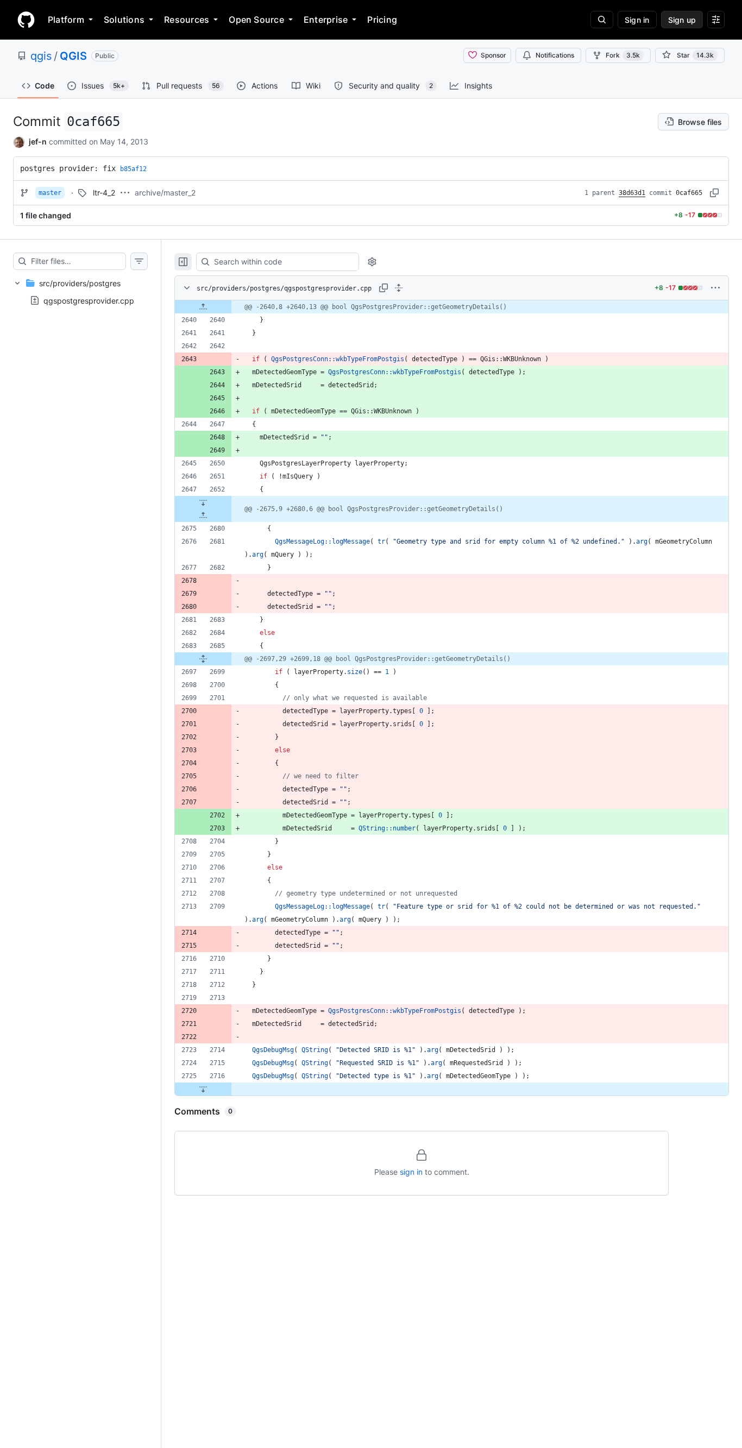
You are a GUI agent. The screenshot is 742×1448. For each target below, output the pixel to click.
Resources (186, 19)
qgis (41, 55)
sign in (411, 1171)
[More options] (715, 288)
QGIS (73, 55)
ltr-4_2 (104, 192)
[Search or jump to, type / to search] (601, 19)
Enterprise (326, 19)
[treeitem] (80, 291)
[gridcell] (451, 306)
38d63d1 (632, 193)
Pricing (382, 19)
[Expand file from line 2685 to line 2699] (203, 658)
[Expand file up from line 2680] (203, 515)
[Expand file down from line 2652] (203, 502)
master (50, 193)
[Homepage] (26, 19)
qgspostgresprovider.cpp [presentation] (88, 300)
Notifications (555, 55)
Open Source (256, 19)
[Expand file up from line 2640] (203, 306)
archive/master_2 (165, 192)
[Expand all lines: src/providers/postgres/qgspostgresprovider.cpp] (398, 287)
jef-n (38, 141)
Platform (66, 19)
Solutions (124, 19)
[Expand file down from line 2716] (203, 1089)
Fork (623, 55)
